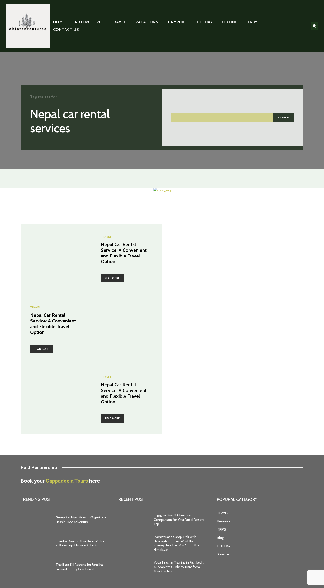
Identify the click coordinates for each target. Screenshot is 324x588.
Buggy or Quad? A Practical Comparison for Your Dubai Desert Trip (179, 519)
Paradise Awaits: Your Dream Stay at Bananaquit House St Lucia (80, 543)
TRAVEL (106, 236)
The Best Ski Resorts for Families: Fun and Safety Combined (80, 566)
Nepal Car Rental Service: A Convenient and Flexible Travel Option (124, 253)
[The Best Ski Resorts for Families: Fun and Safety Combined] (36, 567)
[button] (314, 26)
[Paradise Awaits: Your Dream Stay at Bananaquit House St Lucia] (36, 543)
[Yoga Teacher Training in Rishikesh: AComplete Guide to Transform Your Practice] (134, 567)
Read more (112, 278)
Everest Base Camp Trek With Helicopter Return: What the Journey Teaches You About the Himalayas (176, 543)
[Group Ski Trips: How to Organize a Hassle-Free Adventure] (36, 519)
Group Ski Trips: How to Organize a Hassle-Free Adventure (81, 519)
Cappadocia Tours (67, 481)
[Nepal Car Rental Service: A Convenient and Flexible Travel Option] (56, 259)
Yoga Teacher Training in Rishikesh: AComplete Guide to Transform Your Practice (179, 566)
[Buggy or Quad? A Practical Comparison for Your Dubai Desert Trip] (134, 519)
